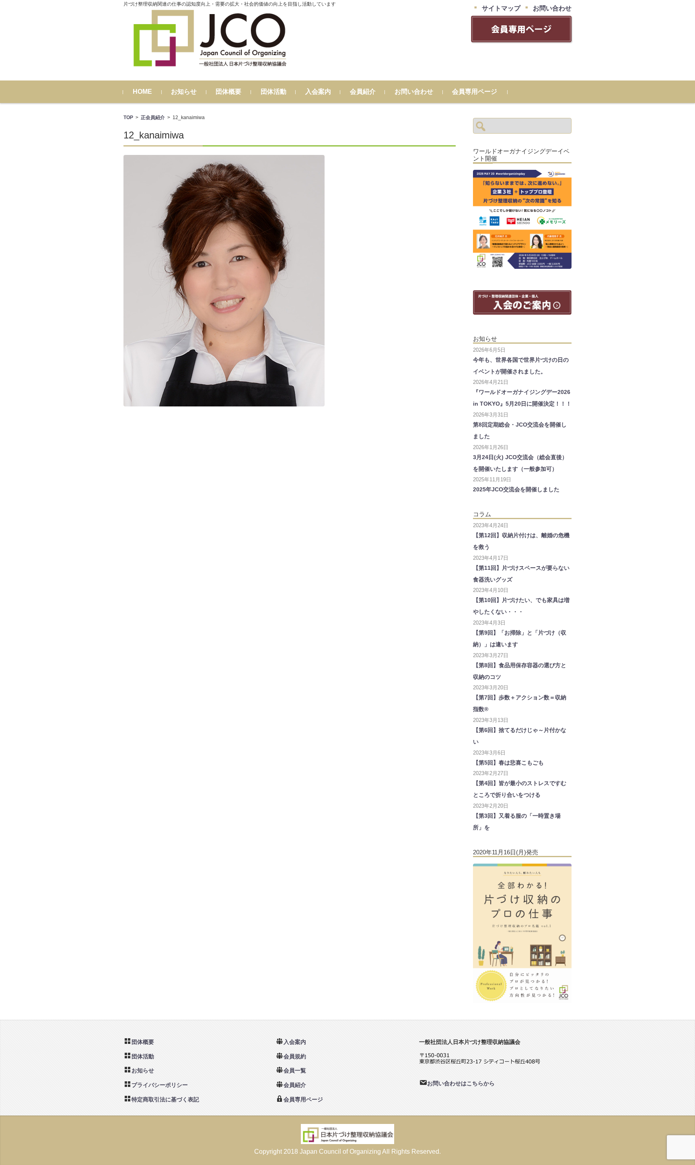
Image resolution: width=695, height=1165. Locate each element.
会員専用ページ (474, 91)
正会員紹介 (153, 117)
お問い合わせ (414, 91)
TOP (128, 117)
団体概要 (228, 91)
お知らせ (184, 91)
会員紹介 (363, 91)
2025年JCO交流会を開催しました (516, 489)
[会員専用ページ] (521, 38)
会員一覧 (295, 1070)
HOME (142, 91)
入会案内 (318, 91)
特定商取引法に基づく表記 (165, 1099)
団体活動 (273, 91)
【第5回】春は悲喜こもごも (508, 762)
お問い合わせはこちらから (461, 1083)
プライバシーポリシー (160, 1085)
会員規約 (295, 1056)
